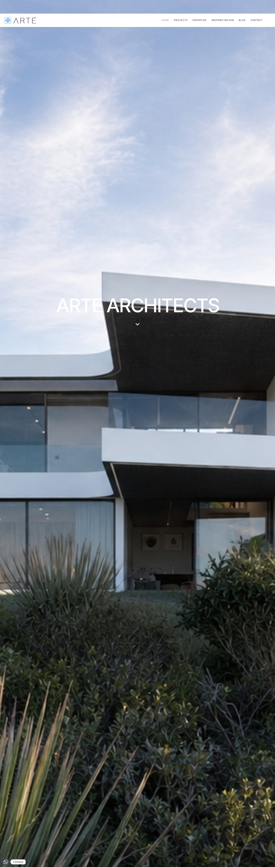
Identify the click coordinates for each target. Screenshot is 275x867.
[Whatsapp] (5, 861)
